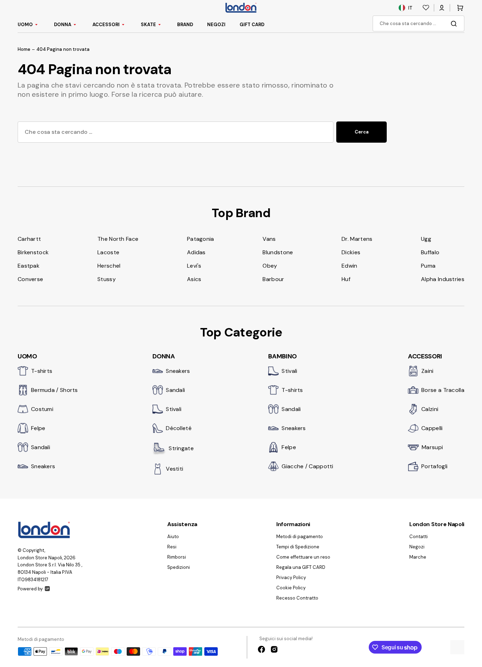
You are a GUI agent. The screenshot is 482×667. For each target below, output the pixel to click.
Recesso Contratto (297, 598)
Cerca (362, 132)
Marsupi (432, 447)
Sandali (40, 447)
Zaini (427, 371)
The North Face (117, 239)
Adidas (196, 252)
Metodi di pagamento (299, 537)
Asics (194, 279)
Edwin (349, 265)
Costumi (42, 409)
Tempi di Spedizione (297, 547)
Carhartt (29, 239)
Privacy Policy (291, 577)
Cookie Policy (291, 588)
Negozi (416, 547)
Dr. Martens (357, 239)
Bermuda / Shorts (54, 390)
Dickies (351, 252)
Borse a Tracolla (442, 390)
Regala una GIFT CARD (300, 567)
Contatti (418, 537)
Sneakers (43, 466)
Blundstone (278, 252)
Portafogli (434, 466)
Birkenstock (33, 252)
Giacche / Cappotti (307, 466)
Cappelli (431, 428)
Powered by (30, 589)
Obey (270, 265)
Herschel (108, 265)
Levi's (194, 265)
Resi (171, 547)
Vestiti (174, 468)
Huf (346, 279)
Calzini (429, 409)
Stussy (106, 279)
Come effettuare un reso (303, 557)
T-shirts (41, 371)
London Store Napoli (40, 558)
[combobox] (418, 23)
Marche (417, 557)
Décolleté (179, 428)
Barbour (273, 279)
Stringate (181, 448)
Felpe (38, 428)
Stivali (173, 409)
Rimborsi (176, 557)
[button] (442, 8)
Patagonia (200, 239)
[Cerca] (455, 23)
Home (24, 49)
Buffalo (430, 252)
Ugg (426, 239)
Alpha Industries (442, 279)
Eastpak (29, 265)
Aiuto (173, 537)
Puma (428, 265)
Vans (269, 239)
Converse (30, 279)
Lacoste (108, 252)
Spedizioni (178, 567)
